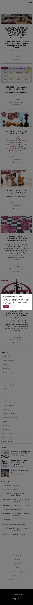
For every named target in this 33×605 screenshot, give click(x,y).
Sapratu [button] (6, 306)
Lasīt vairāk (10, 303)
